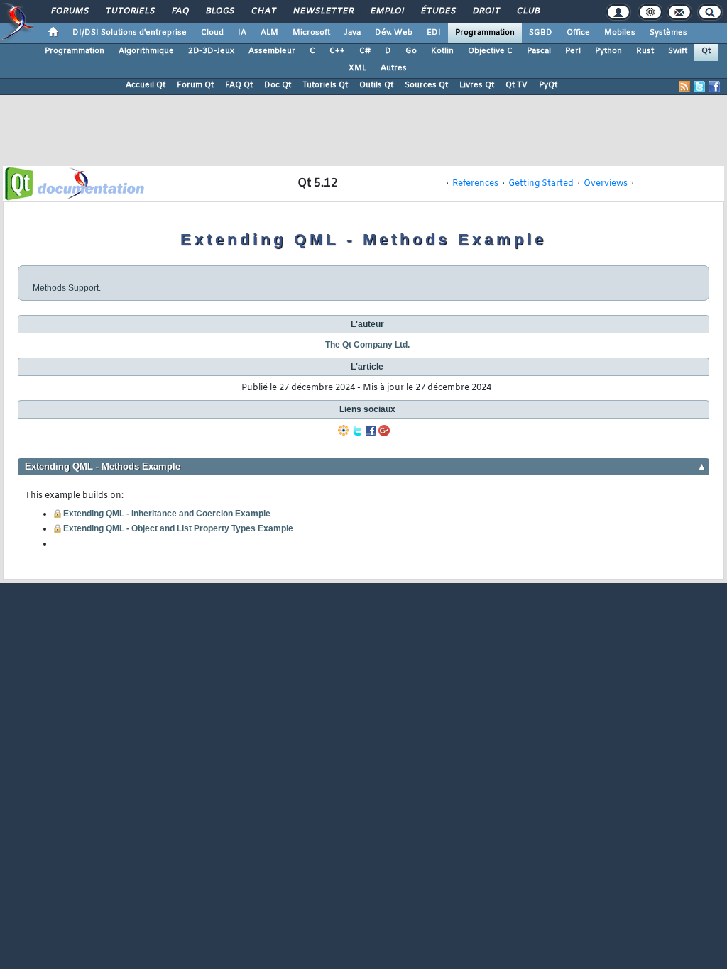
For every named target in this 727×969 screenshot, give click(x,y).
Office (578, 33)
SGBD (540, 33)
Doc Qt (277, 85)
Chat (263, 11)
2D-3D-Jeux (211, 51)
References (475, 183)
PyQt (548, 85)
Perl (573, 51)
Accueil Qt (145, 85)
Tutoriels (129, 11)
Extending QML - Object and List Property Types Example (178, 528)
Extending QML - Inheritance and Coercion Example (166, 514)
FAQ (180, 11)
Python (608, 51)
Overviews (606, 183)
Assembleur (271, 51)
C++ (337, 51)
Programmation (485, 33)
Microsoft (311, 33)
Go (411, 51)
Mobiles (619, 33)
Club (527, 11)
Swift (677, 51)
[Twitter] (357, 430)
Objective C (490, 51)
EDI (434, 33)
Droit (486, 11)
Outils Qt (376, 85)
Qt (706, 51)
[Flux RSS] (684, 86)
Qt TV (516, 85)
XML (357, 68)
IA (242, 33)
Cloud (212, 33)
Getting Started (541, 183)
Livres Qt (476, 85)
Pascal (539, 51)
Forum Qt (195, 85)
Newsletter (322, 11)
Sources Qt (426, 85)
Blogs (219, 11)
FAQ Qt (239, 85)
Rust (645, 51)
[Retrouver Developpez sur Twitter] (699, 86)
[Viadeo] (343, 430)
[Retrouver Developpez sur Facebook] (714, 86)
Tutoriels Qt (325, 85)
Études (438, 11)
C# (365, 51)
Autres (394, 68)
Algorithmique (146, 51)
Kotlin (442, 51)
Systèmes (668, 33)
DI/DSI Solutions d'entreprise (129, 33)
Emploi (386, 11)
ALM (269, 33)
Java (352, 33)
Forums (69, 11)
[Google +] (384, 430)
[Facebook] (370, 430)
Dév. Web (393, 33)
